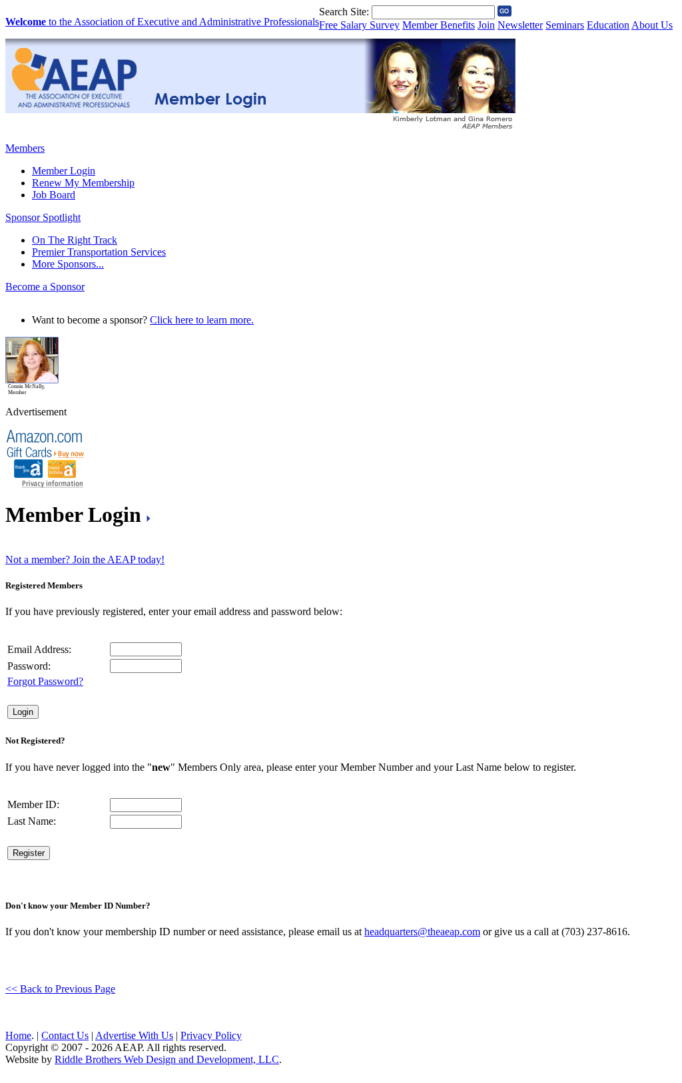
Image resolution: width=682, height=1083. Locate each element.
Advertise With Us (134, 1035)
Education (608, 25)
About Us (652, 25)
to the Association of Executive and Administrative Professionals (162, 21)
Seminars (564, 25)
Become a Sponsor (45, 286)
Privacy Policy (211, 1035)
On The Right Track (74, 240)
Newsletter (520, 25)
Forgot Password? (45, 681)
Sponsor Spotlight (43, 217)
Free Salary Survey (359, 25)
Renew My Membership (83, 182)
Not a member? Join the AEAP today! (85, 559)
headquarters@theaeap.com (422, 931)
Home (18, 1035)
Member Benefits (438, 25)
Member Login (63, 170)
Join (486, 25)
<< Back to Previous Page (60, 988)
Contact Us (65, 1035)
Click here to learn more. (202, 319)
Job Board (53, 194)
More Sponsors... (68, 264)
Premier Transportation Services (99, 252)
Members (25, 148)
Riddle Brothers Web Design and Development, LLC (167, 1059)
